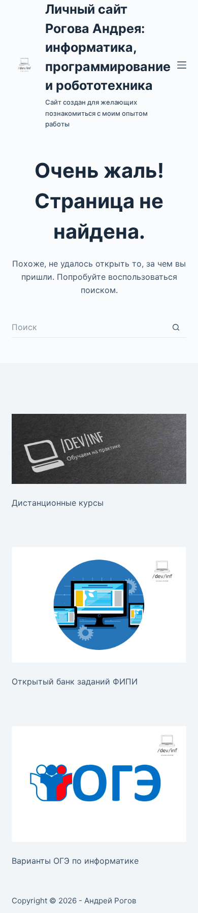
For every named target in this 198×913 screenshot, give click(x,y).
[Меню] (181, 65)
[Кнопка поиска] (176, 327)
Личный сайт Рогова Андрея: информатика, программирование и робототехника (108, 47)
